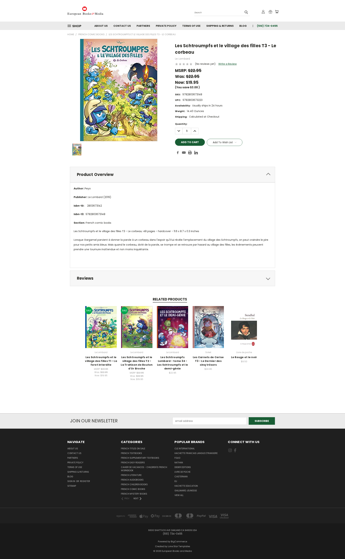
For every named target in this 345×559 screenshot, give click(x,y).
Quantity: (181, 124)
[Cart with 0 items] (277, 11)
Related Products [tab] (170, 299)
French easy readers (133, 462)
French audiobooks (132, 479)
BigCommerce (179, 541)
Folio (177, 457)
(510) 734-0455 (267, 26)
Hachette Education (186, 485)
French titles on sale (133, 448)
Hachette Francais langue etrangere (196, 453)
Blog (243, 26)
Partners (143, 26)
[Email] (184, 152)
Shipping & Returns (220, 26)
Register (85, 481)
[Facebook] (178, 152)
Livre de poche (182, 471)
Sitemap (71, 485)
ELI (175, 481)
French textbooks (131, 453)
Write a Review (227, 64)
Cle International (184, 448)
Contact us (122, 26)
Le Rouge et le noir (244, 357)
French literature (131, 475)
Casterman (181, 476)
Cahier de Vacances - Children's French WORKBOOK (144, 469)
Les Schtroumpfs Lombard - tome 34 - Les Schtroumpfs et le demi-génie (172, 362)
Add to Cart (101, 329)
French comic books (133, 489)
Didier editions (182, 467)
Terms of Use (191, 26)
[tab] (172, 174)
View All (178, 495)
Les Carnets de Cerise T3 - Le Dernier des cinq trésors (208, 361)
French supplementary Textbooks (140, 457)
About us (101, 26)
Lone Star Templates (179, 546)
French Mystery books (134, 493)
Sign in (71, 481)
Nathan (178, 462)
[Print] (190, 152)
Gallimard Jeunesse (185, 490)
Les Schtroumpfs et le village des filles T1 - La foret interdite (101, 361)
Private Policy (166, 26)
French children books (134, 484)
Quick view (101, 323)
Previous (335, 547)
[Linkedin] (196, 152)
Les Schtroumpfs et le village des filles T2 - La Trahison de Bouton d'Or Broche (137, 362)
